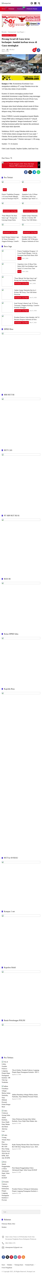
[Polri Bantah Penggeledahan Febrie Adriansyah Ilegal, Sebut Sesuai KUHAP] (6, 1170)
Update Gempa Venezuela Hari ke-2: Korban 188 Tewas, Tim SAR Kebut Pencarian (29, 218)
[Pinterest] (11, 1257)
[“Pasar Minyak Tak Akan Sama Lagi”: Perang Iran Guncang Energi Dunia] (11, 208)
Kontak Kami (29, 1265)
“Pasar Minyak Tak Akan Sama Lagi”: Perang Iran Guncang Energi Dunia (9, 218)
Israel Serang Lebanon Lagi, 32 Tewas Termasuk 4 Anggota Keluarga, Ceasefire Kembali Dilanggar (10, 239)
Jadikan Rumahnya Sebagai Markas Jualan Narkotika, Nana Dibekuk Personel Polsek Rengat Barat (25, 1096)
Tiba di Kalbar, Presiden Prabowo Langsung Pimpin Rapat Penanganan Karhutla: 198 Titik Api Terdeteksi (26, 1071)
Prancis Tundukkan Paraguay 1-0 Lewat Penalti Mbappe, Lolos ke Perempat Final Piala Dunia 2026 (11, 197)
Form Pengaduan (7, 1267)
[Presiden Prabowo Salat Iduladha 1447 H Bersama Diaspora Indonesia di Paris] (31, 229)
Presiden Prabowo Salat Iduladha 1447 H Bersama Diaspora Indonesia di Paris (30, 239)
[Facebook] (26, 172)
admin (3, 49)
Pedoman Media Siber (8, 1224)
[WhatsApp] (38, 172)
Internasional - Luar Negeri (9, 35)
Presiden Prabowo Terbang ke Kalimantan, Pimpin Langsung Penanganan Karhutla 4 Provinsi (25, 1190)
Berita (4, 189)
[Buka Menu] (35, 3)
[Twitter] (30, 172)
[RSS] (23, 1257)
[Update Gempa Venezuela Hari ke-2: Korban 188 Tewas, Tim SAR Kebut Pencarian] (31, 208)
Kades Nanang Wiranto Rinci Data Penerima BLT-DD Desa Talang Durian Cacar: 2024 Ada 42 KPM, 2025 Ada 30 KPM (25, 1146)
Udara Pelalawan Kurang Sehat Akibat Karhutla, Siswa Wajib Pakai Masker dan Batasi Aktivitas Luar (24, 1120)
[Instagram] (19, 1257)
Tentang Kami (18, 1265)
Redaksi (4, 1227)
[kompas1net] (6, 3)
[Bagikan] (38, 50)
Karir (3, 1265)
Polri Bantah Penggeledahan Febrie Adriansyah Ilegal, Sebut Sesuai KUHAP (24, 1169)
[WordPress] (15, 1257)
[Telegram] (34, 172)
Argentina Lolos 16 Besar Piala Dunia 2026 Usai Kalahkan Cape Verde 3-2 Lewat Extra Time (29, 197)
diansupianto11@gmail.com (13, 1247)
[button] (31, 3)
